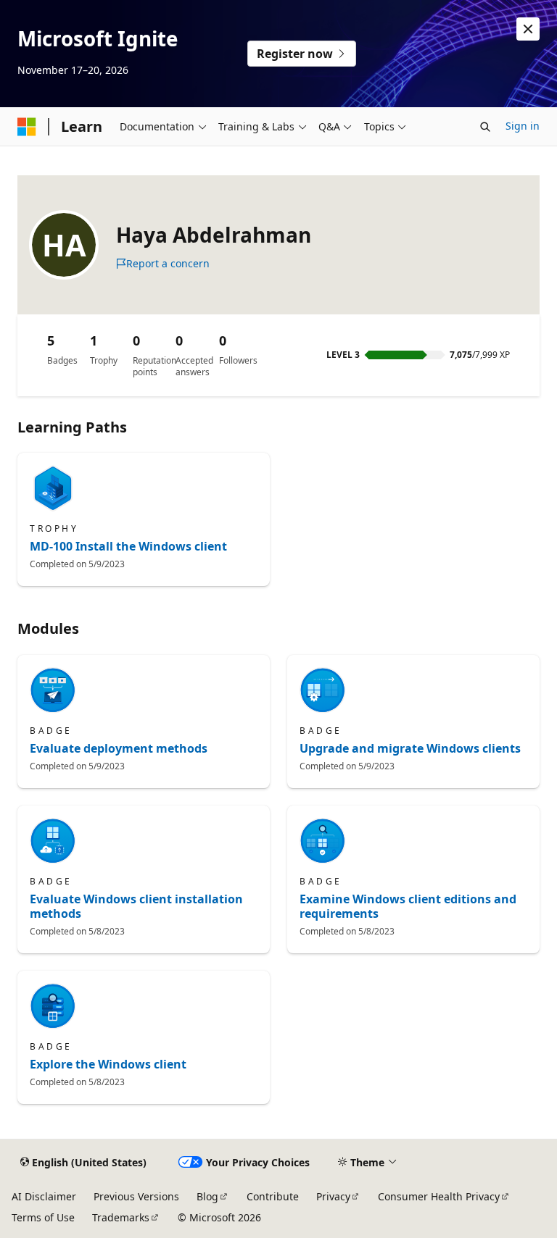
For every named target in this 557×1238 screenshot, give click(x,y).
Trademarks (120, 1217)
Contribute (273, 1196)
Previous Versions (136, 1196)
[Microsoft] (26, 126)
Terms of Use (43, 1217)
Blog (207, 1196)
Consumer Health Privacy (439, 1196)
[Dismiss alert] (528, 29)
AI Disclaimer (44, 1196)
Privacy (333, 1196)
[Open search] (485, 127)
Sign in (523, 126)
